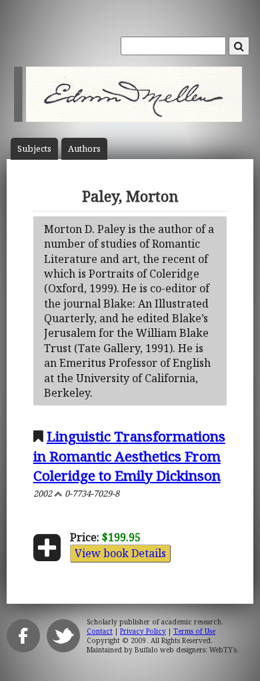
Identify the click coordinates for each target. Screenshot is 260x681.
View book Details (120, 553)
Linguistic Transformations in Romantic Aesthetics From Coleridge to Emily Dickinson (129, 455)
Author (84, 148)
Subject (34, 148)
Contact (100, 631)
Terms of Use (194, 631)
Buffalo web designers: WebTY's (186, 649)
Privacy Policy (143, 631)
